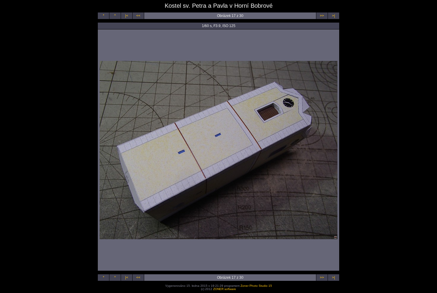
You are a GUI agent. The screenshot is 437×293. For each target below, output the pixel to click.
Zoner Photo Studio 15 (256, 285)
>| (333, 16)
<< (138, 16)
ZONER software (224, 289)
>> (322, 16)
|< (126, 16)
